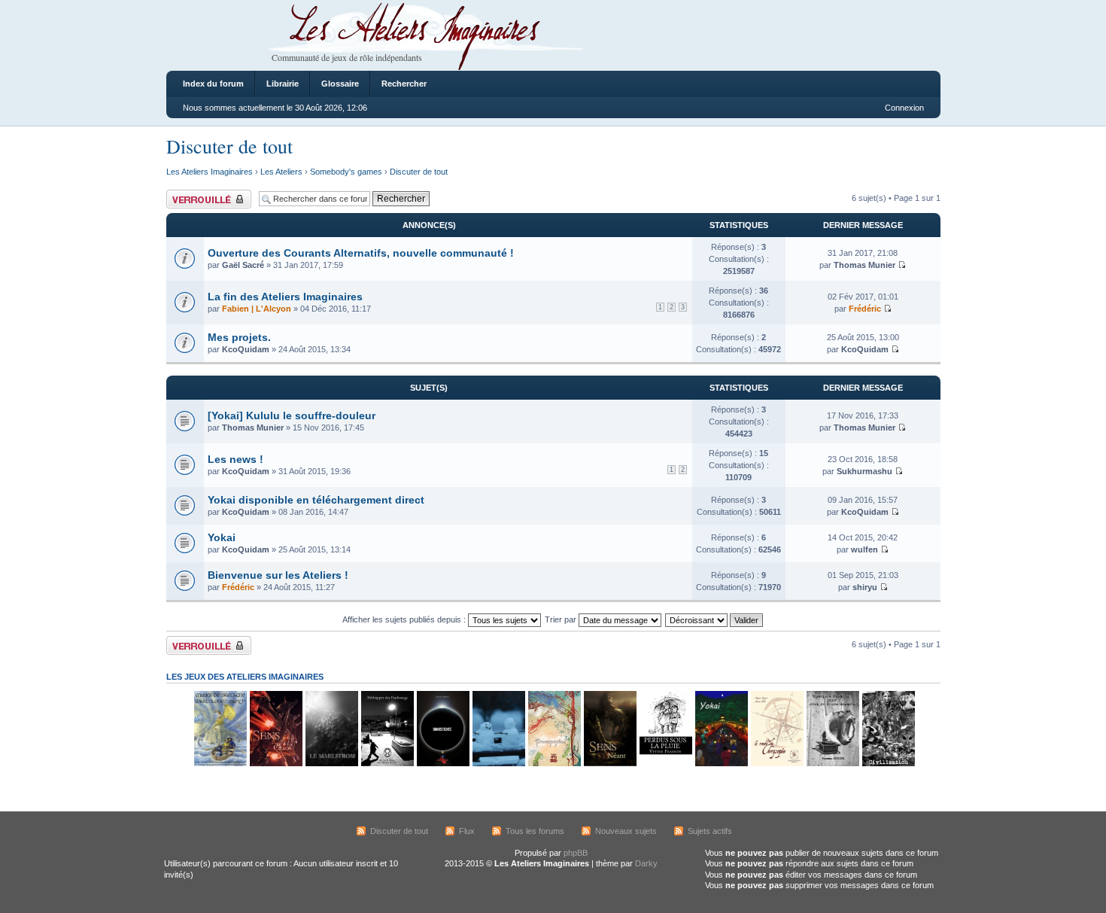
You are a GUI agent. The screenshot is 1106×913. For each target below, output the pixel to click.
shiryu (864, 587)
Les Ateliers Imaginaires (209, 171)
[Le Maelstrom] (331, 763)
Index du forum (213, 83)
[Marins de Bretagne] (220, 763)
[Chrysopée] (776, 763)
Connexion (904, 107)
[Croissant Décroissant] (714, 619)
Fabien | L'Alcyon (256, 308)
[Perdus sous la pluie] (665, 763)
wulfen (864, 549)
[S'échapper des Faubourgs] (387, 763)
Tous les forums (535, 830)
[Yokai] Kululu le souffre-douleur (291, 415)
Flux (467, 830)
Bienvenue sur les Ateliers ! (278, 575)
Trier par (562, 619)
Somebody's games (346, 171)
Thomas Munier (864, 264)
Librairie (282, 83)
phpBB (576, 852)
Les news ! (235, 459)
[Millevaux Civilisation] (888, 763)
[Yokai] (721, 763)
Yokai (221, 537)
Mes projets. (239, 337)
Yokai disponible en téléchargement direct (316, 500)
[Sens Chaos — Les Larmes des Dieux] (275, 763)
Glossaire (340, 83)
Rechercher (404, 83)
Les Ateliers (281, 171)
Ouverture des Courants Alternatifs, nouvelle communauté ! (361, 253)
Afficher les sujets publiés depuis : (405, 619)
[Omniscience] (442, 763)
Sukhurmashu (864, 471)
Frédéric (865, 308)
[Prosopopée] (554, 763)
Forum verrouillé (196, 194)
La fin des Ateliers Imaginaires (285, 297)
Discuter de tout (229, 146)
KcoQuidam (245, 349)
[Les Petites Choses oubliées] (498, 763)
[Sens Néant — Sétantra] (609, 763)
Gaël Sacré (243, 264)
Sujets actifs (710, 830)
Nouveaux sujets (626, 830)
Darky (646, 863)
